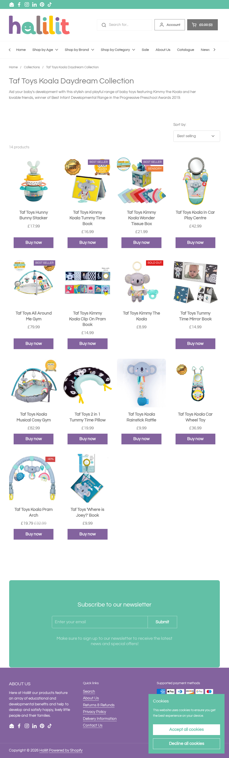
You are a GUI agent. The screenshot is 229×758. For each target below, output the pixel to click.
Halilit (43, 750)
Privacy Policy (94, 712)
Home (13, 67)
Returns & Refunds (98, 705)
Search (89, 692)
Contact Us (92, 725)
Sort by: (179, 125)
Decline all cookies (186, 743)
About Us (91, 698)
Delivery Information (100, 719)
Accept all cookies (186, 729)
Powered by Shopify (66, 750)
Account (173, 25)
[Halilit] (39, 25)
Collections (32, 67)
